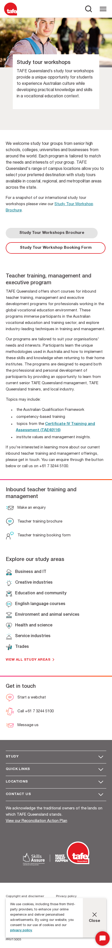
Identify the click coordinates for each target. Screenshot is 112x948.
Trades (22, 647)
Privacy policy (66, 896)
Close (94, 921)
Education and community (40, 593)
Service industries (33, 636)
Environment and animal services (47, 615)
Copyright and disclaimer (25, 896)
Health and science (33, 626)
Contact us (18, 794)
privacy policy (21, 930)
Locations (17, 782)
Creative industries (34, 583)
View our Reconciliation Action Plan (36, 821)
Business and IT (30, 572)
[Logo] (10, 15)
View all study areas (28, 660)
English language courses (40, 604)
